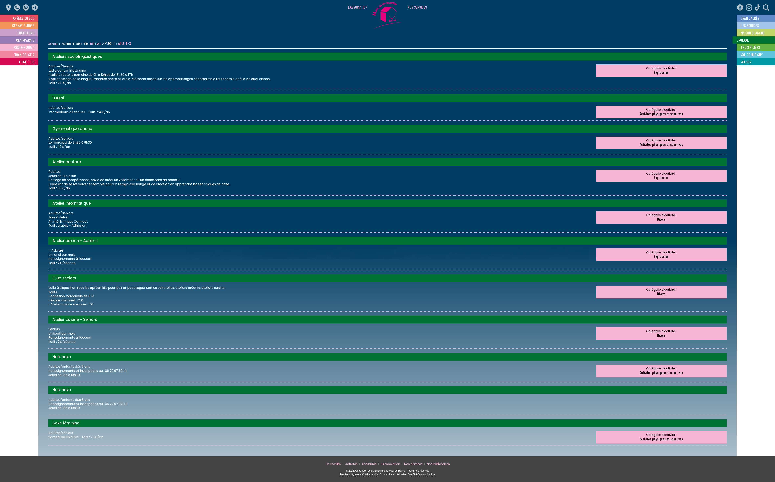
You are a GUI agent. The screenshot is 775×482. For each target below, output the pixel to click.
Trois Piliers (750, 47)
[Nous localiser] (9, 5)
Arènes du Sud (23, 18)
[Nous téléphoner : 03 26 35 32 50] (18, 5)
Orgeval (743, 40)
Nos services (417, 7)
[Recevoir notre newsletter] (36, 5)
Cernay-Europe (23, 25)
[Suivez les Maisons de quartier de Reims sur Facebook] (739, 5)
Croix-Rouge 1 (24, 47)
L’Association (357, 7)
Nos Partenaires (438, 464)
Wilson (746, 61)
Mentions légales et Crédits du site (359, 474)
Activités (351, 464)
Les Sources (750, 25)
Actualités (369, 464)
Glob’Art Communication (421, 474)
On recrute (333, 464)
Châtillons (25, 32)
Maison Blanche (753, 32)
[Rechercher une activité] (765, 5)
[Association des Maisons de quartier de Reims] (387, 27)
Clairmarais (25, 40)
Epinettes (26, 61)
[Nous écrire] (27, 5)
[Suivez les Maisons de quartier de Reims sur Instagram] (748, 5)
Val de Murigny (752, 54)
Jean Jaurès (750, 18)
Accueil (53, 43)
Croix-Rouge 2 (23, 54)
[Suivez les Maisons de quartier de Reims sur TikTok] (756, 5)
